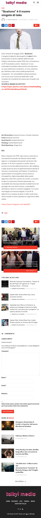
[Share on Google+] (9, 25)
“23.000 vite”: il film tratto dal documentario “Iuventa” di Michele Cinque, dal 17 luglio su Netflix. (27, 468)
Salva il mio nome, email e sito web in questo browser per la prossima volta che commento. (20, 405)
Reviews (14, 501)
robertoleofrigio (18, 288)
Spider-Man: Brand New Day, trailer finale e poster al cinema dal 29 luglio (24, 321)
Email (3, 385)
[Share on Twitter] (6, 25)
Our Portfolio (20, 504)
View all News (19, 481)
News (3, 8)
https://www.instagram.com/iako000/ (15, 204)
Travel (26, 501)
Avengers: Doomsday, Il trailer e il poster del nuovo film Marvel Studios (27, 424)
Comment (5, 351)
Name (3, 377)
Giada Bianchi (12, 19)
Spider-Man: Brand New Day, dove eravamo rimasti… (22, 296)
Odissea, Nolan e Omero (25, 436)
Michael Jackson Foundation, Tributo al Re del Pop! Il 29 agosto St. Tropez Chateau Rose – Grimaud (24, 284)
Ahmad (32, 514)
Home (8, 501)
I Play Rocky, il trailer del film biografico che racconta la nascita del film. (27, 452)
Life (20, 501)
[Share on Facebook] (2, 25)
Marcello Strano (18, 314)
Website (4, 393)
